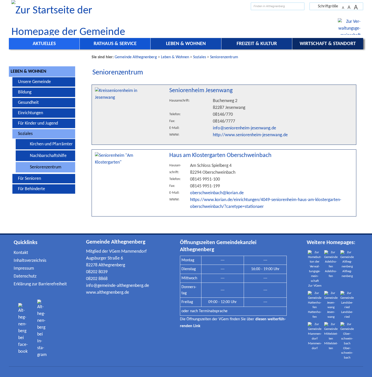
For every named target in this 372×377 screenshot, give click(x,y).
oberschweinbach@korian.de (217, 193)
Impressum (24, 268)
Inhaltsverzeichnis (30, 260)
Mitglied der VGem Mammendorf (116, 251)
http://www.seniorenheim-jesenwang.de (250, 135)
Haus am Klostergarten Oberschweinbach (220, 155)
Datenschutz (25, 276)
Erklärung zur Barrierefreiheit (40, 284)
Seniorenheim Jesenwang (201, 91)
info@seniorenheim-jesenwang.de (244, 128)
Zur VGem (314, 285)
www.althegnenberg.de (107, 292)
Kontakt (21, 252)
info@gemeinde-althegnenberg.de (117, 285)
